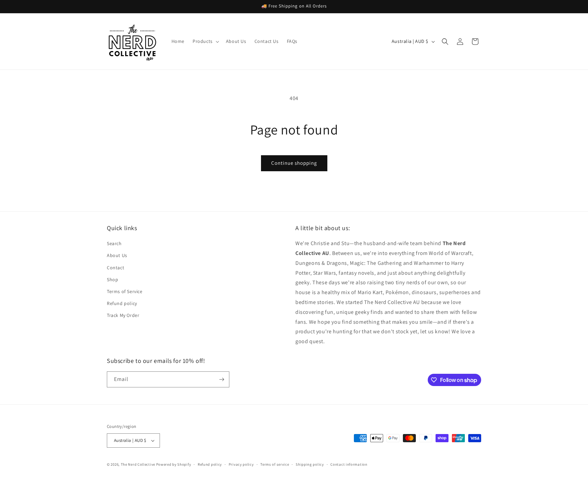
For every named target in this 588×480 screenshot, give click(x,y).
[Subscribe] (221, 379)
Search (114, 243)
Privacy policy (241, 464)
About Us (117, 255)
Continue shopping (294, 163)
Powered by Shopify (173, 464)
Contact (115, 268)
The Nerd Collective (138, 464)
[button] (205, 41)
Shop (112, 279)
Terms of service (274, 464)
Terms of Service (125, 291)
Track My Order (123, 315)
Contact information (348, 464)
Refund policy (122, 303)
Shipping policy (310, 464)
